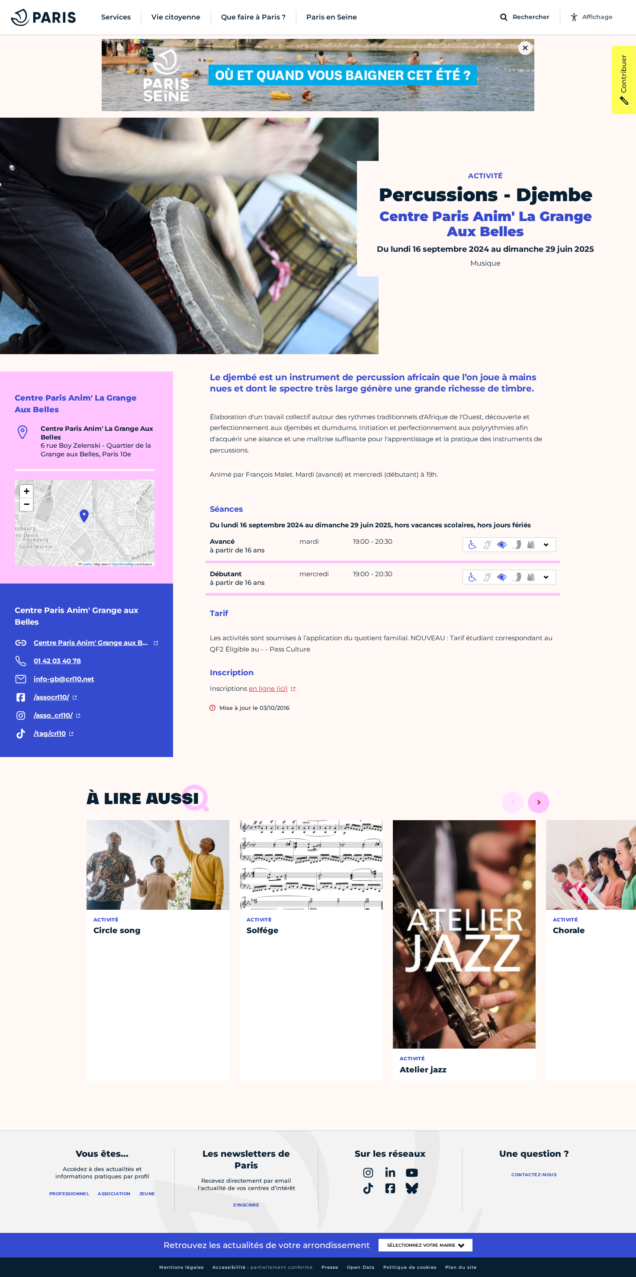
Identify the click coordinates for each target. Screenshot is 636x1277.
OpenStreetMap (123, 563)
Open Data (361, 1267)
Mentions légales (181, 1267)
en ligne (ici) (268, 688)
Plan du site (461, 1267)
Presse (329, 1267)
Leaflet (86, 563)
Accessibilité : (262, 1267)
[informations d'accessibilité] (509, 544)
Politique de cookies (410, 1267)
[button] (84, 516)
